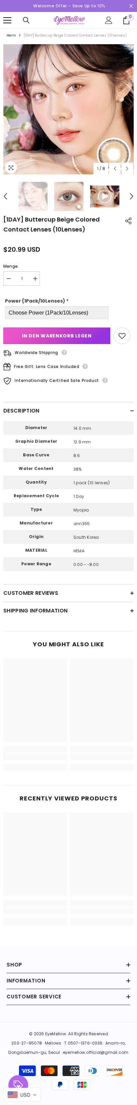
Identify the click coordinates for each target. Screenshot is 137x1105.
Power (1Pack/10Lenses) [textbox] (36, 301)
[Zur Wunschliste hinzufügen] (122, 335)
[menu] (7, 20)
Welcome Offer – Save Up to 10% (69, 6)
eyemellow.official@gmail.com (96, 1052)
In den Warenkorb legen (56, 335)
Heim (11, 35)
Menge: (11, 266)
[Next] (127, 168)
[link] (35, 756)
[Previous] (115, 168)
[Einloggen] (108, 20)
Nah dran (131, 6)
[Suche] (26, 20)
